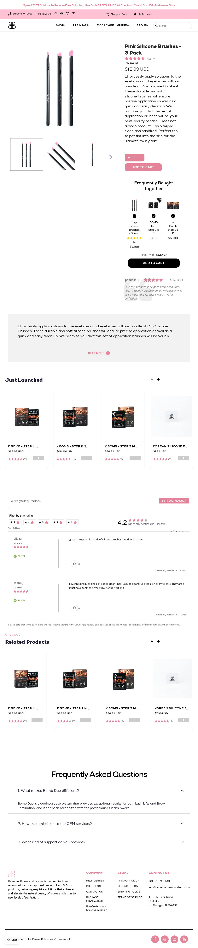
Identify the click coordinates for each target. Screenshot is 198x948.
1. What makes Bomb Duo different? (48, 790)
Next (111, 157)
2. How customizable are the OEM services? (55, 823)
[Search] (156, 26)
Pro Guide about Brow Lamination (96, 908)
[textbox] (83, 501)
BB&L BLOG (93, 886)
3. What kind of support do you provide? (51, 842)
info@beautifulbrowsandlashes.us (167, 887)
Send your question (174, 500)
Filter (16, 528)
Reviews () (131, 62)
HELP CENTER (95, 880)
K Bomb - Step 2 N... (72, 446)
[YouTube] (73, 13)
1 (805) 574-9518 (22, 13)
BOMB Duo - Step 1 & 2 (153, 228)
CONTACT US (94, 891)
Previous (8, 157)
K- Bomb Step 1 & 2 (173, 228)
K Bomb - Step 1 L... (23, 446)
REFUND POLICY (128, 886)
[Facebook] (55, 13)
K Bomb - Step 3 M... (121, 446)
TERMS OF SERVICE (130, 897)
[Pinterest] (61, 13)
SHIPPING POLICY (129, 891)
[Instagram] (67, 13)
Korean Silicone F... (170, 446)
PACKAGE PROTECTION (94, 899)
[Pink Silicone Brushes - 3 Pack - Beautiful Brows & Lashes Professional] (60, 88)
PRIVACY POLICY (128, 880)
